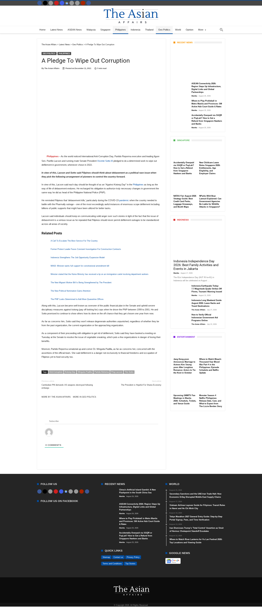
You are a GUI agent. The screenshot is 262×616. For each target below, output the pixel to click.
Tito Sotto (129, 372)
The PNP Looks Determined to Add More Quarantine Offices (77, 299)
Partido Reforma (101, 372)
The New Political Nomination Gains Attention (71, 291)
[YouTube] (56, 3)
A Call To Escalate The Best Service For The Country (74, 241)
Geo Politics (49, 53)
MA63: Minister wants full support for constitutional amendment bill (80, 266)
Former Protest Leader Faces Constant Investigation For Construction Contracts (86, 249)
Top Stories (130, 563)
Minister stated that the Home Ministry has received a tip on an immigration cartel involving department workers (99, 274)
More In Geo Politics (84, 397)
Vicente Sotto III (105, 161)
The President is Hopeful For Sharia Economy (141, 383)
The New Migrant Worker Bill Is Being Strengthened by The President (81, 282)
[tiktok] (71, 3)
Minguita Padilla (85, 372)
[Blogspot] (77, 3)
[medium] (51, 3)
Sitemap (106, 557)
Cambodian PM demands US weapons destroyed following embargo (67, 384)
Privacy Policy (133, 557)
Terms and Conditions (112, 563)
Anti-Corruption (55, 372)
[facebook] (39, 3)
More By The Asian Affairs (56, 397)
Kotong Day (70, 372)
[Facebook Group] (88, 3)
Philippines (64, 53)
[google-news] (67, 3)
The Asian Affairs (51, 68)
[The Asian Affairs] (131, 7)
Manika (178, 77)
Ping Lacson (116, 372)
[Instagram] (62, 3)
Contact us (118, 557)
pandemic (124, 200)
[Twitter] (45, 3)
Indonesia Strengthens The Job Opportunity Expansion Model (78, 257)
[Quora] (83, 3)
